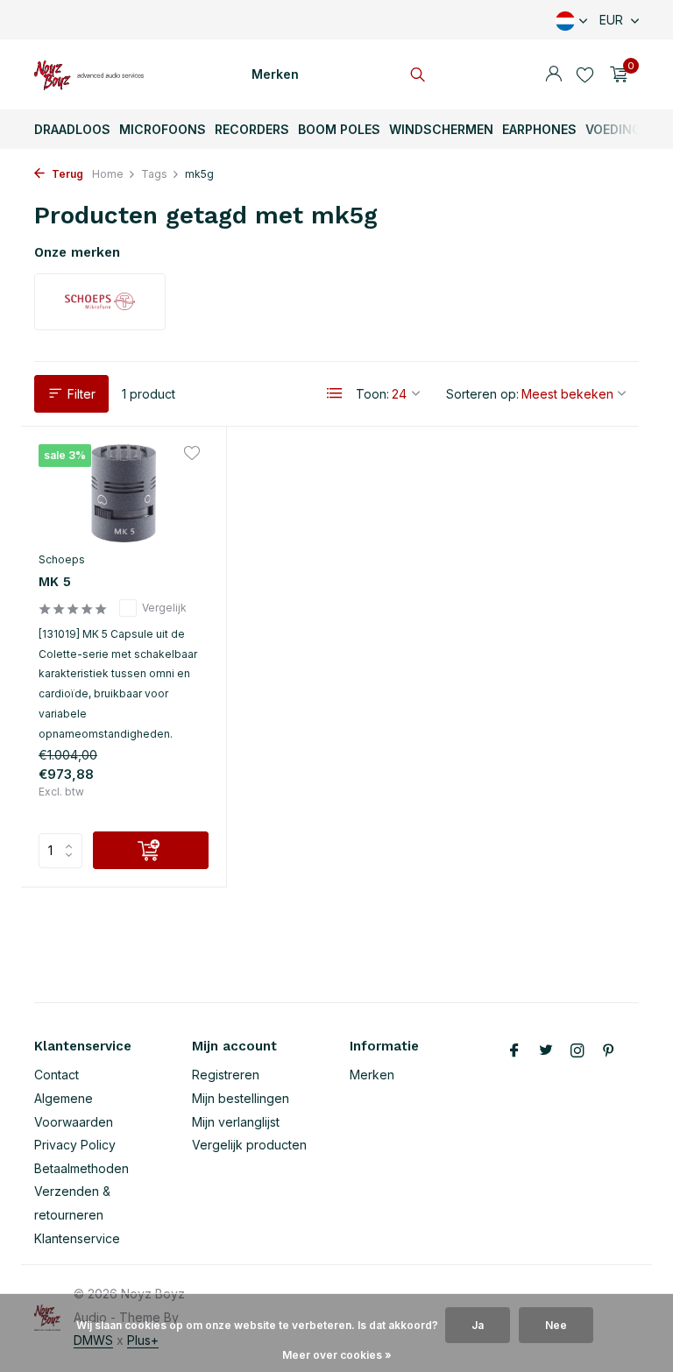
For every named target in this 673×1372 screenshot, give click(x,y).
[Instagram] (577, 1051)
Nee (556, 1325)
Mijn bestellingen (240, 1098)
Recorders (252, 129)
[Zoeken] (417, 74)
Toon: (372, 393)
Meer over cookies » (337, 1354)
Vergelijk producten (249, 1144)
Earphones (539, 129)
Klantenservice (77, 1238)
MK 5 (55, 582)
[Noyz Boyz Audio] (89, 74)
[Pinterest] (609, 1051)
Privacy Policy (75, 1144)
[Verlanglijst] (585, 74)
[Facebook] (514, 1051)
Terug (66, 173)
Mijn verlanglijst (236, 1121)
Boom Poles (339, 129)
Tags (154, 173)
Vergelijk (164, 607)
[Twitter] (546, 1051)
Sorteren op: (482, 393)
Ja (477, 1325)
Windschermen (441, 129)
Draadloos (72, 129)
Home (108, 173)
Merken (275, 74)
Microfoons (162, 129)
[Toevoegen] (151, 850)
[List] (335, 393)
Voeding (613, 129)
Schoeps (62, 559)
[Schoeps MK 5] (124, 493)
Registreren (225, 1074)
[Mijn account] (553, 74)
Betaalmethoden (81, 1168)
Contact (56, 1074)
